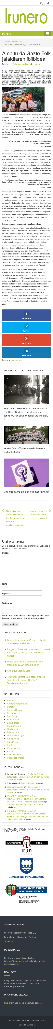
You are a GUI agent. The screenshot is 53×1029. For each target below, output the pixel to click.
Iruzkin (5, 552)
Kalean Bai (12, 741)
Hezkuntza (12, 729)
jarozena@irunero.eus (14, 960)
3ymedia (31, 1024)
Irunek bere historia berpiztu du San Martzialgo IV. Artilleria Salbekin (25, 663)
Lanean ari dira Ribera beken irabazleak (25, 804)
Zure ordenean (27, 783)
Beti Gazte (12, 716)
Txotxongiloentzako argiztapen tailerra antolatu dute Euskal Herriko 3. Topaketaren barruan (26, 680)
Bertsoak (11, 713)
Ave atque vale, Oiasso (18, 670)
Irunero (6, 34)
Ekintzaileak (13, 719)
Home (7, 41)
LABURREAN (14, 754)
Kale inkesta (13, 738)
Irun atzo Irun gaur (16, 735)
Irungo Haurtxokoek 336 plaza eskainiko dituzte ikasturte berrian (27, 641)
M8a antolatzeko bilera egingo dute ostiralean (26, 491)
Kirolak (10, 745)
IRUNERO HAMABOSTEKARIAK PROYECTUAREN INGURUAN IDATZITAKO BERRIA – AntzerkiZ (26, 813)
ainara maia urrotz (15, 786)
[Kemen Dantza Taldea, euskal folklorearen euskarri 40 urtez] (26, 434)
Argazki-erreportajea (17, 703)
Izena (5, 583)
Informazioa (17, 41)
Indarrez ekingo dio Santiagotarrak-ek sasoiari (38, 514)
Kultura (10, 751)
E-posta (6, 593)
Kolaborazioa (13, 748)
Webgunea (7, 602)
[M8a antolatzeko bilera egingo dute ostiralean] (26, 472)
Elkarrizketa (13, 722)
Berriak (10, 706)
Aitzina (10, 700)
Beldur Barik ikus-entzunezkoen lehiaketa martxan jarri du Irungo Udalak (28, 777)
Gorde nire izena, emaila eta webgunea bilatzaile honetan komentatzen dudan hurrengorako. (25, 617)
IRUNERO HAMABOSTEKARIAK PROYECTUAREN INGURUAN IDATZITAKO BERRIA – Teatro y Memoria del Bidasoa (26, 799)
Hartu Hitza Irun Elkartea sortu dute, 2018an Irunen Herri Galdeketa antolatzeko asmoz (15, 517)
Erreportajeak (14, 726)
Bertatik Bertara (15, 710)
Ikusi (6, 1002)
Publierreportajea (15, 757)
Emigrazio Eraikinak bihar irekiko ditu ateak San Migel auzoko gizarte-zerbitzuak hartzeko (28, 652)
